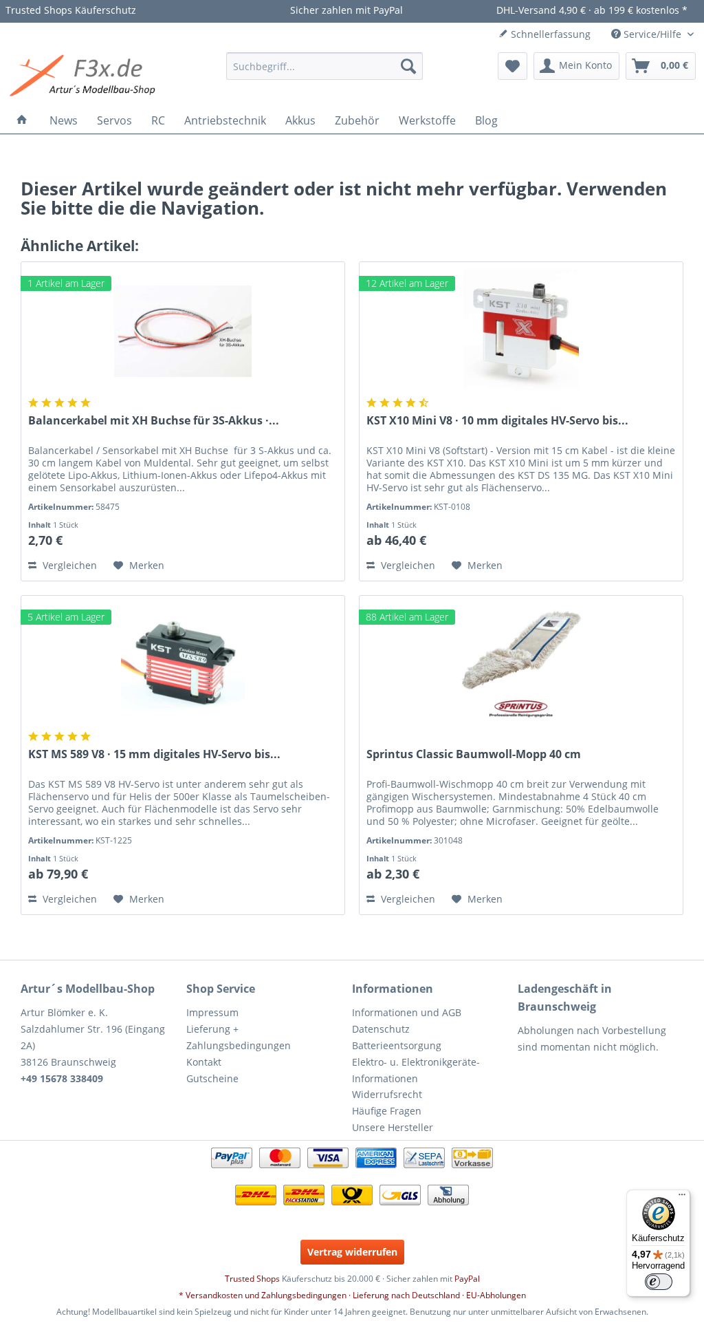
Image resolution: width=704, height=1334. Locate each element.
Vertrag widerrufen (352, 1251)
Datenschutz (381, 1028)
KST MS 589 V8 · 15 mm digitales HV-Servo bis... (154, 754)
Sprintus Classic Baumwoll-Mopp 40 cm (473, 754)
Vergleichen (68, 565)
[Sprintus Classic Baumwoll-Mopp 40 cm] (521, 665)
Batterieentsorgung (396, 1045)
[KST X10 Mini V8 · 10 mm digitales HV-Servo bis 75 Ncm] (521, 331)
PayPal (467, 1278)
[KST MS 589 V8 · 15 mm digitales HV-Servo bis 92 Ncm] (183, 665)
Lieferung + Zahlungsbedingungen (238, 1037)
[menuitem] (325, 66)
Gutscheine (212, 1078)
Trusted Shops (252, 1278)
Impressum (212, 1012)
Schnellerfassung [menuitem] (549, 34)
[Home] (22, 120)
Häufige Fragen (386, 1110)
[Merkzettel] (512, 66)
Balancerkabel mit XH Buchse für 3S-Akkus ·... (153, 420)
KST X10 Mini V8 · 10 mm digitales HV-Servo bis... (497, 420)
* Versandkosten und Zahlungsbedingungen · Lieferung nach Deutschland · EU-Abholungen (352, 1295)
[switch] (658, 1281)
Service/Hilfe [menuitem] (652, 34)
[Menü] (682, 1198)
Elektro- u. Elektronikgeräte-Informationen (416, 1070)
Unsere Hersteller (392, 1127)
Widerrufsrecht (387, 1094)
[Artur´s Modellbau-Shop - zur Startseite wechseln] (84, 76)
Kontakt (203, 1061)
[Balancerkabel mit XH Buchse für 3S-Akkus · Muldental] (183, 331)
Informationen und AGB (406, 1012)
